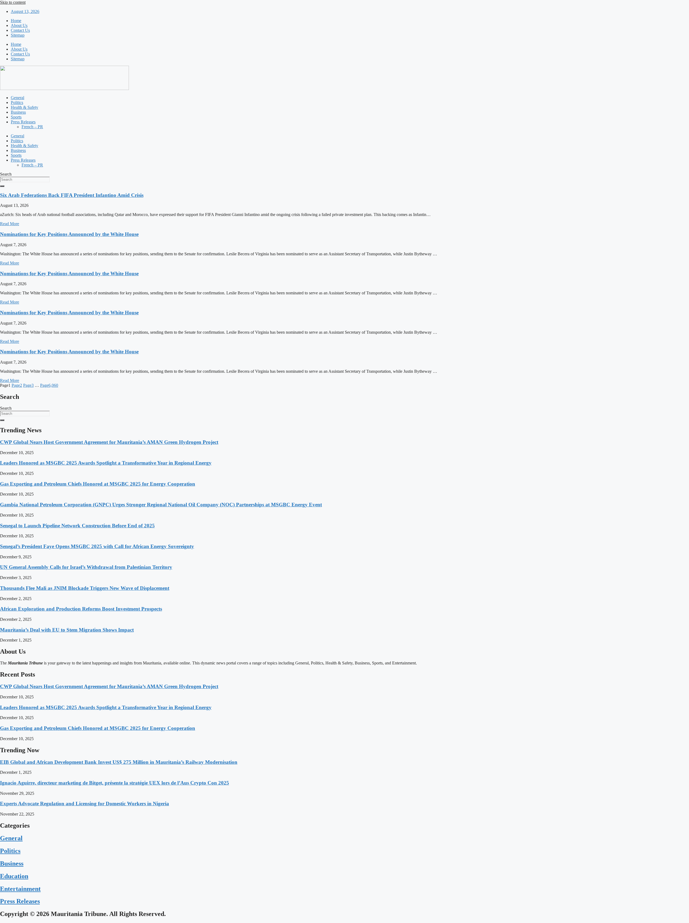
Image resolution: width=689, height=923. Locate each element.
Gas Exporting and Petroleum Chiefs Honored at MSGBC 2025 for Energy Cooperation (97, 484)
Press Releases (23, 122)
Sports (16, 117)
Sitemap (17, 35)
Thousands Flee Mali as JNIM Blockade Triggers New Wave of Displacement (84, 588)
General (17, 97)
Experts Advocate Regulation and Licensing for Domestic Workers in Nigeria (84, 803)
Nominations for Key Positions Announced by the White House (69, 234)
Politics (17, 102)
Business (18, 112)
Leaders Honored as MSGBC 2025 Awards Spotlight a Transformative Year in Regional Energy (106, 463)
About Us (19, 25)
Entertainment (20, 888)
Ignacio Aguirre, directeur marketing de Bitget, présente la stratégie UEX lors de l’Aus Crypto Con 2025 (114, 783)
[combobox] (25, 179)
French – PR (32, 126)
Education (14, 876)
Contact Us (20, 30)
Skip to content (13, 2)
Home (16, 20)
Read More (9, 223)
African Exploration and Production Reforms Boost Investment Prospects (81, 609)
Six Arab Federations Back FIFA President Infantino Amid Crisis (71, 195)
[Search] (2, 186)
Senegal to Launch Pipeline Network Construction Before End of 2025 (77, 525)
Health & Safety (24, 107)
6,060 (49, 385)
